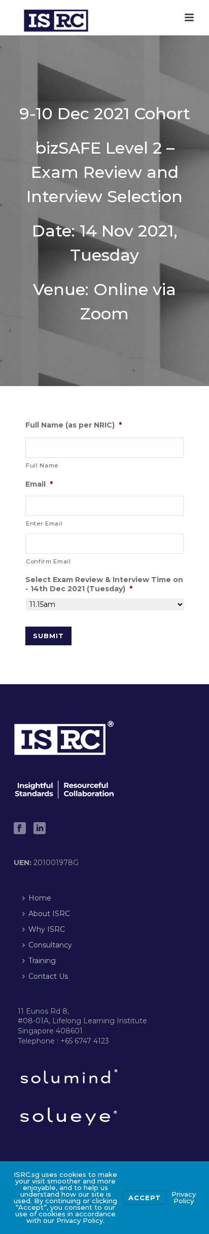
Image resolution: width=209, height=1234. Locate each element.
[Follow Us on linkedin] (39, 828)
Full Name (42, 465)
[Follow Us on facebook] (20, 828)
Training (42, 960)
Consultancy (50, 945)
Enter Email (44, 523)
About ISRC (49, 913)
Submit (48, 636)
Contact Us (48, 976)
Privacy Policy (183, 1197)
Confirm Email (48, 561)
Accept (144, 1198)
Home (39, 898)
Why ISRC (46, 929)
